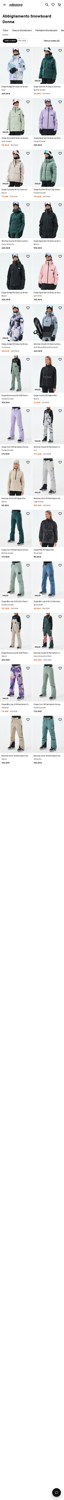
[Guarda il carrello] (59, 4)
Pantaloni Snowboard (46, 30)
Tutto (5, 30)
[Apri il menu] (4, 4)
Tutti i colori (10, 40)
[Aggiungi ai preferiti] (28, 50)
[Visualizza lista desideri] (53, 4)
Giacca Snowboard (22, 30)
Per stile (22, 40)
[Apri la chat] (56, 1492)
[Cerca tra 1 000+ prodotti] (47, 5)
